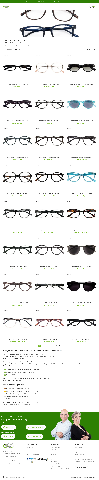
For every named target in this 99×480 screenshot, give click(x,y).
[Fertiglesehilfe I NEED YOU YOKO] (49, 68)
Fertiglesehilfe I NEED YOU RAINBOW (18, 266)
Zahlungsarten (54, 457)
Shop (10, 49)
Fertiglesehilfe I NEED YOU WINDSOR (49, 120)
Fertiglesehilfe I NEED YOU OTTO (49, 302)
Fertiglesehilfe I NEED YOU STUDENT (81, 157)
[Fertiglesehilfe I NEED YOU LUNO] (81, 323)
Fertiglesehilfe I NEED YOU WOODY (17, 120)
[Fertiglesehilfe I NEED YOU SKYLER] (81, 177)
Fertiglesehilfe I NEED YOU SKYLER (81, 193)
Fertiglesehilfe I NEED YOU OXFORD (17, 302)
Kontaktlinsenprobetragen (81, 457)
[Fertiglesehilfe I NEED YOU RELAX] (81, 213)
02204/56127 (9, 436)
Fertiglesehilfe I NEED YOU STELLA (17, 193)
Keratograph (78, 449)
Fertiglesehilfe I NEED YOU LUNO (81, 339)
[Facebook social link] (13, 460)
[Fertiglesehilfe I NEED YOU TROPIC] (17, 140)
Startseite (5, 49)
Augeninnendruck (79, 447)
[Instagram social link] (15, 460)
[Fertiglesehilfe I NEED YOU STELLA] (17, 177)
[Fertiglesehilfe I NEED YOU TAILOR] (49, 140)
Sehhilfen (7, 399)
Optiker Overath (55, 449)
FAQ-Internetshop (55, 466)
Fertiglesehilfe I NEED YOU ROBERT (49, 230)
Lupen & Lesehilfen (32, 452)
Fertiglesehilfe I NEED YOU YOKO (49, 84)
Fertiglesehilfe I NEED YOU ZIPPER (17, 84)
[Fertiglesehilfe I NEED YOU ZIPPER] (17, 68)
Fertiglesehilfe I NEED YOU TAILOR (49, 157)
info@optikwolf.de (35, 436)
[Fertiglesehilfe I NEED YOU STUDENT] (81, 140)
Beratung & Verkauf (80, 454)
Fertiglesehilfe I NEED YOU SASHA (49, 193)
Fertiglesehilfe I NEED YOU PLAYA (81, 266)
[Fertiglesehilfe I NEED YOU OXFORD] (17, 286)
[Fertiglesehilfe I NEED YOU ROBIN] (17, 213)
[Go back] (5, 23)
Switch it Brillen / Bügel (33, 454)
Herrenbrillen (30, 449)
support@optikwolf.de (37, 427)
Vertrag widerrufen (81, 467)
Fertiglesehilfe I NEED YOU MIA (18, 339)
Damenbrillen (30, 447)
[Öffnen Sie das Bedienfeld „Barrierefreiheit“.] (3, 476)
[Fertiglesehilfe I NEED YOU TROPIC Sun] (81, 104)
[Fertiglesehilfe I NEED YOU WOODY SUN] (81, 68)
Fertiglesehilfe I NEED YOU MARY (49, 339)
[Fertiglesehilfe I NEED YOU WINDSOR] (49, 104)
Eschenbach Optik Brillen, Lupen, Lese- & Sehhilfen (85, 462)
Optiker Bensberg (55, 447)
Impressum (54, 461)
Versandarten (54, 454)
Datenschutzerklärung (56, 464)
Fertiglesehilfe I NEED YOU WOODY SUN (81, 84)
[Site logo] (6, 7)
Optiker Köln (54, 452)
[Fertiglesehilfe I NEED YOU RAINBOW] (17, 250)
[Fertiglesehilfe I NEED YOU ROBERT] (49, 213)
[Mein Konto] (86, 6)
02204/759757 (10, 427)
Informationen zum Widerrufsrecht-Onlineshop (60, 469)
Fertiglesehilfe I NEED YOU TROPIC (17, 157)
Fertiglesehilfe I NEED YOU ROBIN (18, 230)
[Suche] (89, 6)
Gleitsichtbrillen (22, 397)
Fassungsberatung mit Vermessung (84, 459)
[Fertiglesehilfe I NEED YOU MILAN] (81, 286)
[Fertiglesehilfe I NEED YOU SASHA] (49, 177)
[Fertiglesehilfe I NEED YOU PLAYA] (81, 250)
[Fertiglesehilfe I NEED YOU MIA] (17, 323)
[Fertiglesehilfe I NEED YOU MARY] (49, 323)
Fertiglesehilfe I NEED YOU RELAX (81, 230)
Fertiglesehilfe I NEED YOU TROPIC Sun (81, 120)
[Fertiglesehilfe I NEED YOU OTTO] (49, 286)
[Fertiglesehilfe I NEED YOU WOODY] (17, 104)
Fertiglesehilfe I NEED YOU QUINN (49, 266)
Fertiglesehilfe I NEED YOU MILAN (81, 302)
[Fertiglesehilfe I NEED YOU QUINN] (49, 250)
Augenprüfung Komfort (81, 452)
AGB (52, 459)
